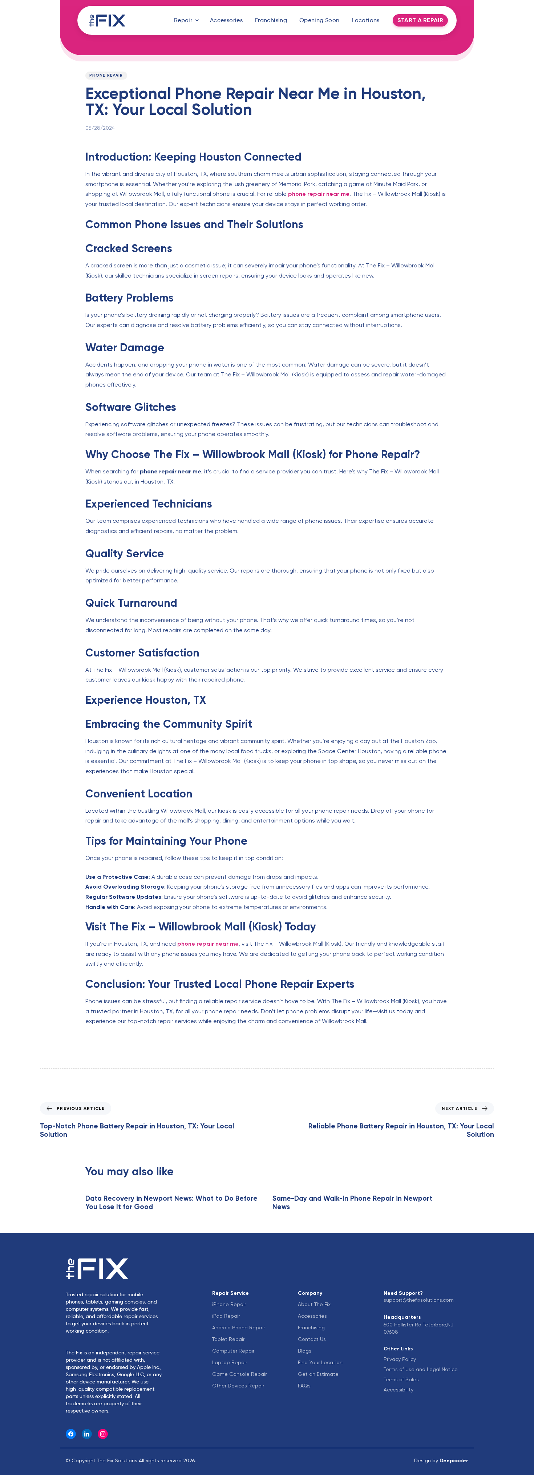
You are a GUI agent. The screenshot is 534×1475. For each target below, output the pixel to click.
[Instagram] (103, 1434)
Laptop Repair (229, 1362)
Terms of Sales (401, 1379)
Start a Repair (420, 20)
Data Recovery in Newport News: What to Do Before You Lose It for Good (171, 1202)
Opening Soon (319, 20)
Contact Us (312, 1339)
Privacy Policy (400, 1359)
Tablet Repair (228, 1339)
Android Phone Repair (238, 1327)
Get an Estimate (318, 1374)
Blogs (304, 1351)
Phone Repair (106, 75)
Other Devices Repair (238, 1386)
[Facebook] (71, 1434)
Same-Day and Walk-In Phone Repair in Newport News (352, 1202)
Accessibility (398, 1390)
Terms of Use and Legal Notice (421, 1369)
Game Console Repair (239, 1374)
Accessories (226, 20)
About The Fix (314, 1304)
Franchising (271, 20)
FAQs (304, 1386)
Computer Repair (233, 1351)
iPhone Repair (229, 1304)
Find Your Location (320, 1362)
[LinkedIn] (87, 1434)
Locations (366, 20)
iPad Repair (226, 1316)
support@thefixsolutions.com (419, 1300)
